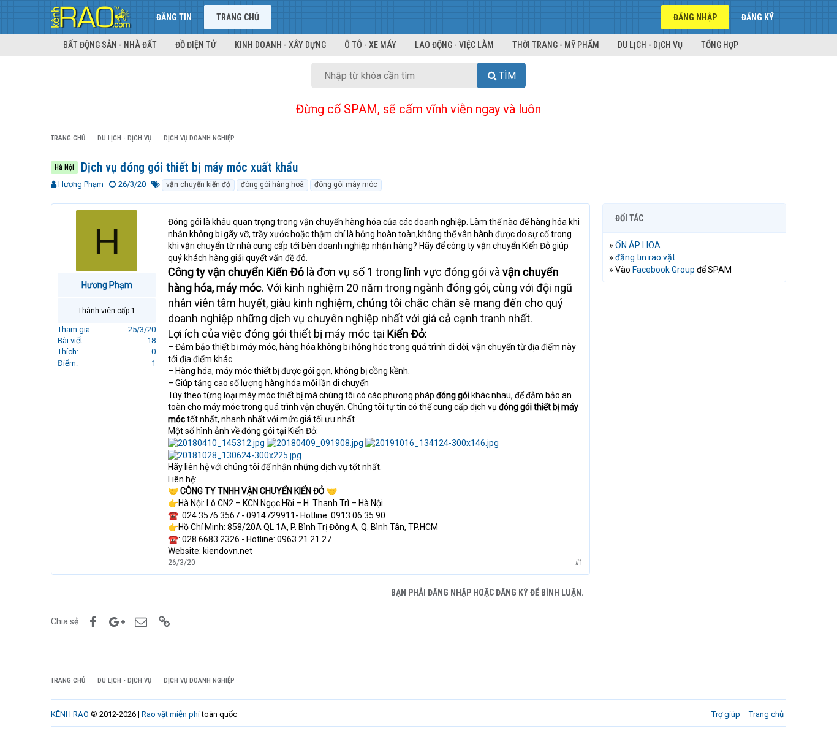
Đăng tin (174, 17)
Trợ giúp (725, 714)
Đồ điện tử (195, 45)
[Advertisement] (694, 478)
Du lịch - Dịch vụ (650, 45)
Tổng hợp (719, 45)
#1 (579, 562)
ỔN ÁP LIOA (638, 245)
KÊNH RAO (70, 714)
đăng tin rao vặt (645, 257)
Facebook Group (663, 270)
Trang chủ (237, 17)
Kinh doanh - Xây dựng (280, 45)
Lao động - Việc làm (454, 45)
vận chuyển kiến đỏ (198, 184)
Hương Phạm (81, 184)
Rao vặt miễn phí (171, 714)
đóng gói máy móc (345, 184)
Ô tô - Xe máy (370, 45)
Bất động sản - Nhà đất (110, 45)
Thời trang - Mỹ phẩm (555, 45)
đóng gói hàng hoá (272, 184)
